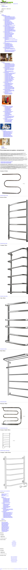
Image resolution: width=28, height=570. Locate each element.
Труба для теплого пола (6, 115)
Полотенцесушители (5, 507)
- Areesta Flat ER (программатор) (9, 45)
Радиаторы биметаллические (6, 85)
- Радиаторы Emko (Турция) (8, 84)
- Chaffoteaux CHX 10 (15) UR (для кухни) (10, 25)
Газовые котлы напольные (6, 503)
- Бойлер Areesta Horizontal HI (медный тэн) (10, 30)
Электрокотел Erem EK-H (14, 560)
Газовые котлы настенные (6, 67)
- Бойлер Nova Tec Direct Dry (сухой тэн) (10, 17)
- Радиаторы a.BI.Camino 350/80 (9, 86)
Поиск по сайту (2, 4)
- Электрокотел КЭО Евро (8, 81)
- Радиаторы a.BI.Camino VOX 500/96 (9, 88)
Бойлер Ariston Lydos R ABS (5, 527)
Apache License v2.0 (16, 568)
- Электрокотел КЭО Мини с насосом (9, 79)
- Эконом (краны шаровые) (8, 121)
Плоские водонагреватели (6, 501)
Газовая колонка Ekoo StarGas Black (7, 133)
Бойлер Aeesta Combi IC (5, 529)
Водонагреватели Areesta (6, 499)
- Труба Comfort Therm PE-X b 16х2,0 (9, 116)
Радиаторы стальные (5, 505)
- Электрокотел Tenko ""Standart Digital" (10, 77)
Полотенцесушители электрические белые (6, 162)
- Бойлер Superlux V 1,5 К (8, 21)
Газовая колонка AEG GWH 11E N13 (7, 132)
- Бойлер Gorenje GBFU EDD (8, 35)
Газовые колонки (4, 130)
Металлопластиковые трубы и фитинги (8, 111)
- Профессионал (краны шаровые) (9, 119)
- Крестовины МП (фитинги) (8, 114)
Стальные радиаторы (4, 531)
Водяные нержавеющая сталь (8, 92)
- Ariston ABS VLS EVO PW (8, 43)
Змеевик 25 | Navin (4, 494)
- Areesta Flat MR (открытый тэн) (9, 44)
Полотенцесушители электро (5, 523)
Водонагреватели (4, 15)
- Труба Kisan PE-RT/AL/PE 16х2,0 (9, 117)
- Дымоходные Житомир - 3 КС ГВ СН (9, 64)
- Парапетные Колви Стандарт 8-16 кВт (10, 66)
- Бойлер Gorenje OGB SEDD (8, 36)
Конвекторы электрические (6, 89)
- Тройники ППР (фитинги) (8, 109)
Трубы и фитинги (4, 105)
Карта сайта (3, 519)
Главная (3, 14)
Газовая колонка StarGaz (14, 559)
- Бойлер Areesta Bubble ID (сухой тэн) (9, 26)
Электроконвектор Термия (5, 530)
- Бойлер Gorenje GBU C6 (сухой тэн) (9, 33)
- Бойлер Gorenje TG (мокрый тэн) (9, 34)
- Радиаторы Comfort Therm (8, 82)
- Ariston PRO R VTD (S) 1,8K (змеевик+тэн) (10, 50)
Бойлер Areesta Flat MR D (5, 524)
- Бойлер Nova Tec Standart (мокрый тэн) (10, 18)
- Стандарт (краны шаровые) (8, 120)
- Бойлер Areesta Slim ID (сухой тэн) (9, 28)
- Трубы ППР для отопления (8, 107)
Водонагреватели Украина (6, 498)
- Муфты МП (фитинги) (8, 112)
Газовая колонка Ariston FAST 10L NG (8, 131)
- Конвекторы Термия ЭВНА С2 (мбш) (9, 90)
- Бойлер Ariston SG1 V (7, 20)
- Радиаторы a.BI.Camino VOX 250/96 (9, 87)
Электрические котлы (6, 72)
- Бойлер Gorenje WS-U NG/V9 (8, 32)
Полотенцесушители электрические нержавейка (7, 161)
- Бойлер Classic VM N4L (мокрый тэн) (9, 19)
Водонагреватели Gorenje (6, 31)
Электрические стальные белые (9, 93)
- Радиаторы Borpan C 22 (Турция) (9, 83)
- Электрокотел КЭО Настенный (9, 80)
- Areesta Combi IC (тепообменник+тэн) (9, 48)
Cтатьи (3, 518)
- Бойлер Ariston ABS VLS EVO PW (9, 23)
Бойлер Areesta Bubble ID (5, 522)
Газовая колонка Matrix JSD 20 (7, 134)
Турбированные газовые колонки (7, 135)
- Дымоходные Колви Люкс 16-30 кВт (9, 65)
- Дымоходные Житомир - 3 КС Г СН (9, 63)
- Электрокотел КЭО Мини (8, 75)
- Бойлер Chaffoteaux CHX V (8, 24)
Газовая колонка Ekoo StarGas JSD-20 (8, 136)
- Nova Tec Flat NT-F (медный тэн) (9, 46)
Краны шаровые (5, 118)
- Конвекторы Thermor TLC (8, 91)
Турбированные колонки (5, 525)
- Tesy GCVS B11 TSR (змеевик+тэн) (9, 51)
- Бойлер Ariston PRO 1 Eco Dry (9, 22)
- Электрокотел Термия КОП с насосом (9, 73)
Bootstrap (1, 568)
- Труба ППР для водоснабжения (9, 106)
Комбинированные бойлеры (6, 47)
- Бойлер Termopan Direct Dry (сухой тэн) (10, 16)
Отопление (3, 62)
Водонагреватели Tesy (6, 37)
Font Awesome (20, 568)
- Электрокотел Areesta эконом (8, 74)
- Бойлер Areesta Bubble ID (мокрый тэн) (10, 27)
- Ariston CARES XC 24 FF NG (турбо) (9, 68)
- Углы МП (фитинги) (7, 113)
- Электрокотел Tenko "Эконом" (9, 76)
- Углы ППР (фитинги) (7, 108)
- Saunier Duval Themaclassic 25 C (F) (9, 71)
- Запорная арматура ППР (8, 110)
